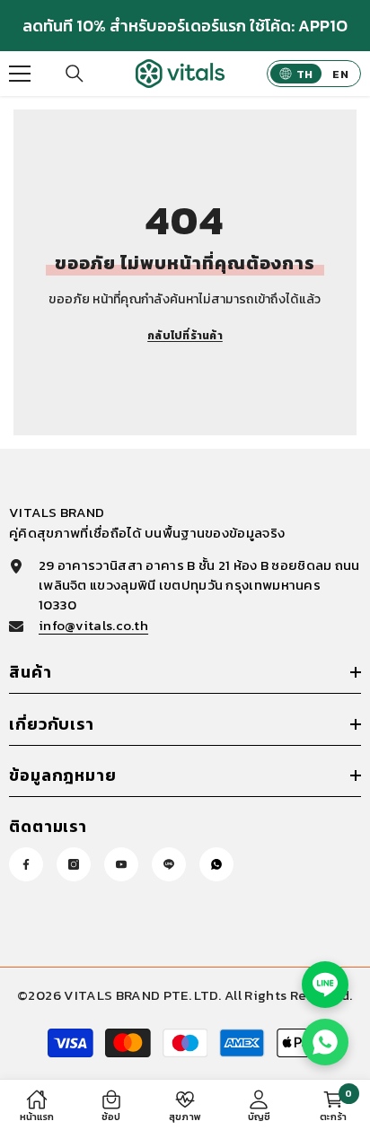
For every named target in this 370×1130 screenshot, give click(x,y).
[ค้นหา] (74, 73)
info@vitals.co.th (93, 625)
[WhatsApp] (216, 864)
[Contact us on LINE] (325, 984)
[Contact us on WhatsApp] (325, 1042)
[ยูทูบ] (121, 864)
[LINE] (169, 864)
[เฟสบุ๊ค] (26, 864)
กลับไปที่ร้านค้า (185, 336)
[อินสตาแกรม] (74, 864)
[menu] (20, 73)
